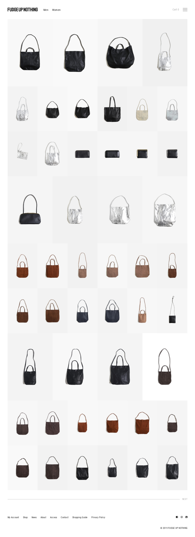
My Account (13, 517)
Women (56, 9)
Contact (65, 517)
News (34, 517)
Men (45, 9)
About (43, 517)
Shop (25, 517)
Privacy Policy (98, 517)
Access (53, 517)
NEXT (184, 499)
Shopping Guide (80, 517)
